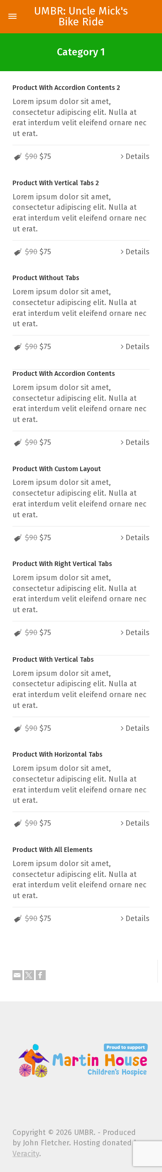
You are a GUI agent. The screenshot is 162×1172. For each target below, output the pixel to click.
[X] (29, 975)
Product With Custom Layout (56, 469)
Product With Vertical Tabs (53, 659)
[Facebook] (41, 975)
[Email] (17, 975)
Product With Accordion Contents (63, 373)
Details (137, 156)
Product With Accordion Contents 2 (66, 88)
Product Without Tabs (45, 278)
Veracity (25, 1153)
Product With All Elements (52, 850)
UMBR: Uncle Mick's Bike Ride (81, 16)
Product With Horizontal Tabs (57, 754)
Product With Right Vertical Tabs (62, 564)
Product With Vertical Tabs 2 (55, 183)
